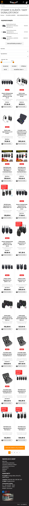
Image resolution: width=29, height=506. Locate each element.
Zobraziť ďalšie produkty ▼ (14, 43)
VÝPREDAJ (23, 66)
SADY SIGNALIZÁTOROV (22, 15)
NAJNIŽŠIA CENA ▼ (19, 69)
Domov (2, 15)
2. (9, 32)
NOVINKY (14, 66)
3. (9, 38)
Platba (4, 471)
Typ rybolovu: (4, 53)
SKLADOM (5, 66)
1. (9, 26)
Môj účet (4, 461)
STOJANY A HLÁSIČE (10, 15)
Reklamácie (5, 468)
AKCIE (5, 69)
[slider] (1, 62)
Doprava (4, 469)
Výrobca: (3, 48)
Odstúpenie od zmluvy (8, 466)
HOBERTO (24, 504)
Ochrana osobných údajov (9, 464)
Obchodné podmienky (8, 463)
